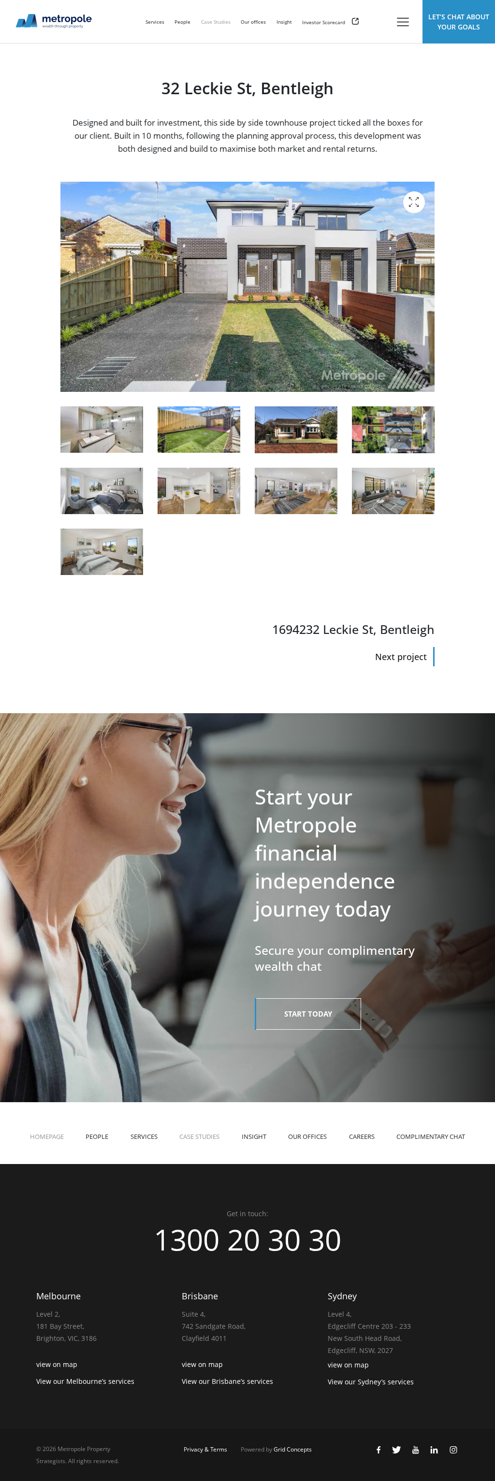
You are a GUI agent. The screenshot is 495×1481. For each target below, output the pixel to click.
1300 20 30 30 (247, 1239)
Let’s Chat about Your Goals (458, 21)
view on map (56, 1364)
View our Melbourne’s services (85, 1381)
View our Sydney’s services (371, 1381)
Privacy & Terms (205, 1449)
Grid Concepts (293, 1449)
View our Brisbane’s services (227, 1381)
